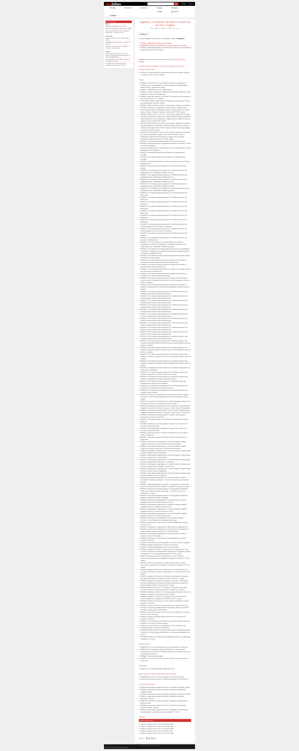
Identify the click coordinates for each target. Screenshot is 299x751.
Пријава (183, 4)
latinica (191, 4)
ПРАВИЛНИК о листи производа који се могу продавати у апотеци (163, 45)
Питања (108, 51)
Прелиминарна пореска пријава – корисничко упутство (118, 43)
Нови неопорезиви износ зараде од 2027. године (118, 28)
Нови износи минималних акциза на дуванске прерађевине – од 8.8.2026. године (117, 31)
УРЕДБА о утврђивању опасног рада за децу (155, 43)
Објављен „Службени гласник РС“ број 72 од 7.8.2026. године (156, 731)
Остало (166, 28)
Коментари (109, 36)
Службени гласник (174, 28)
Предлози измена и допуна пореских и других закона (118, 38)
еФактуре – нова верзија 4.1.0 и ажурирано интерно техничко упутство (117, 47)
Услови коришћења (155, 745)
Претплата (146, 745)
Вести (107, 24)
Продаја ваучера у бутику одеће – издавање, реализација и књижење (117, 60)
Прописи (159, 28)
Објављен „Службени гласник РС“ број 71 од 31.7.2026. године (156, 733)
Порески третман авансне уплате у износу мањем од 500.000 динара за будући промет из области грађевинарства (118, 55)
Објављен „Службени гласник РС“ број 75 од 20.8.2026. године (156, 724)
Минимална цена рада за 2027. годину (116, 26)
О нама (141, 745)
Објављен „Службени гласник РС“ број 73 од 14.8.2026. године (156, 728)
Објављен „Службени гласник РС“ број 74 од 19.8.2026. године (156, 726)
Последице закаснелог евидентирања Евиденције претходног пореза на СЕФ (116, 64)
